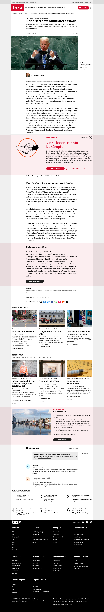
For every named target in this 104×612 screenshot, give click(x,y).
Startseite (14, 13)
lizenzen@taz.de (23, 601)
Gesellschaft (15, 537)
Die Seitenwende (58, 537)
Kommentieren (37, 298)
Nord (13, 547)
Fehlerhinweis (45, 298)
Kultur (13, 539)
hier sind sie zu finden (44, 458)
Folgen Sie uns (77, 522)
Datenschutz (64, 601)
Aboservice (35, 586)
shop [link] (27, 2)
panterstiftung (78, 542)
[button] (91, 7)
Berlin (13, 545)
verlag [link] (13, 2)
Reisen (14, 584)
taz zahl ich (77, 537)
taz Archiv (77, 569)
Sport (13, 542)
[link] (30, 7)
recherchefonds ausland (81, 539)
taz (17, 522)
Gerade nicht (84, 137)
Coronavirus (34, 13)
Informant (56, 601)
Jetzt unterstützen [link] (34, 281)
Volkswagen (36, 534)
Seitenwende (83, 601)
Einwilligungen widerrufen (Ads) (62, 604)
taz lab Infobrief (37, 568)
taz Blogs (77, 561)
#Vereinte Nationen (67, 290)
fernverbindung (16, 563)
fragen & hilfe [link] (33, 2)
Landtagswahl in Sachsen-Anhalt (40, 541)
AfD (33, 537)
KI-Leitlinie (88, 599)
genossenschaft (79, 534)
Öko (13, 534)
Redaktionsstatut (65, 599)
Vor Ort (55, 563)
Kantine (14, 587)
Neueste (71, 448)
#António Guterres (30, 290)
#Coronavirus (40, 290)
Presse (55, 542)
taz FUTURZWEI (78, 563)
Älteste (76, 448)
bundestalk (15, 560)
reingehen (15, 573)
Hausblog (56, 534)
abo (75, 532)
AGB (77, 601)
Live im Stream (57, 566)
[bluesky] (87, 523)
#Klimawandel (48, 290)
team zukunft (36, 560)
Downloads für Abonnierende (41, 592)
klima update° (16, 566)
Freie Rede (15, 571)
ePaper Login (36, 589)
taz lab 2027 (57, 571)
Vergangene (57, 568)
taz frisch (35, 563)
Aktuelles (56, 532)
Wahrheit (14, 550)
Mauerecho (15, 568)
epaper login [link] (88, 2)
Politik (20, 13)
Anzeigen (14, 592)
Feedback (35, 584)
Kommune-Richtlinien (77, 599)
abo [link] (73, 2)
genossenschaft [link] (79, 2)
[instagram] (91, 523)
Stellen (55, 539)
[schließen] (90, 137)
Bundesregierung (37, 532)
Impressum (71, 601)
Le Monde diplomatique (81, 566)
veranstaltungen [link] (20, 2)
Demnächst (56, 560)
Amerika (26, 13)
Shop (13, 589)
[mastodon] (83, 523)
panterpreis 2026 (79, 545)
